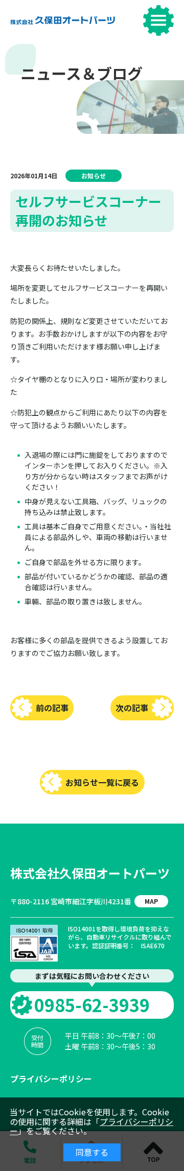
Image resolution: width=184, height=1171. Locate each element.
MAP (151, 901)
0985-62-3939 (92, 1004)
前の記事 (52, 707)
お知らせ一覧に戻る (102, 782)
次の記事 (132, 707)
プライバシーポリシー (51, 1078)
